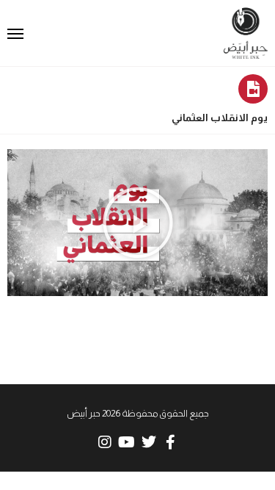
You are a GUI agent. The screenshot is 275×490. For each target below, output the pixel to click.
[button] (138, 222)
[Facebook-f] (171, 442)
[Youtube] (127, 442)
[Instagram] (105, 442)
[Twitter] (149, 442)
